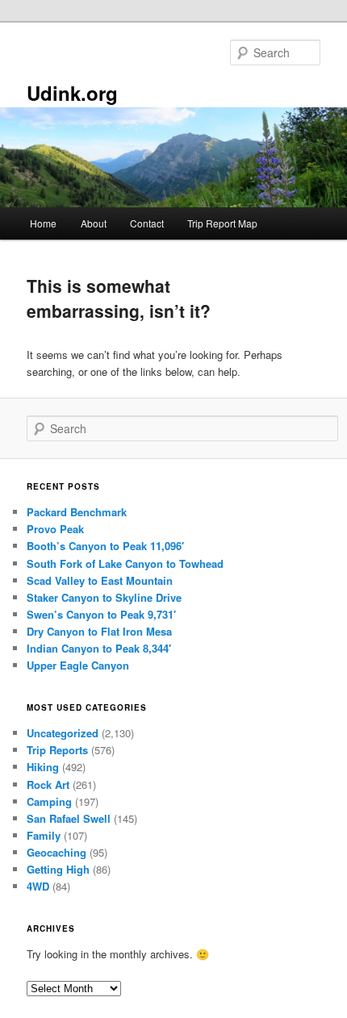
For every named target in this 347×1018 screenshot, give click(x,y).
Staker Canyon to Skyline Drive (104, 597)
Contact (147, 223)
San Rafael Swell (69, 818)
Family (44, 835)
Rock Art (48, 784)
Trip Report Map (222, 223)
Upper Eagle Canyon (78, 665)
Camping (49, 801)
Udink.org (72, 92)
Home (43, 223)
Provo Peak (55, 528)
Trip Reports (57, 749)
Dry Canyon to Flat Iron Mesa (99, 631)
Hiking (43, 766)
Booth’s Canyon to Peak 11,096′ (105, 545)
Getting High (58, 869)
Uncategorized (62, 733)
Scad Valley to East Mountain (100, 580)
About (94, 223)
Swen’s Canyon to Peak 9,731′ (101, 614)
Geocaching (56, 852)
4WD (38, 886)
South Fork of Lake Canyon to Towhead (125, 563)
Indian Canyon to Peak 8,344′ (99, 648)
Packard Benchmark (77, 511)
